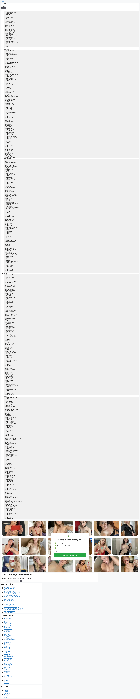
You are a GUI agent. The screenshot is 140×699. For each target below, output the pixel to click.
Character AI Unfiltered (11, 144)
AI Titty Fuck (9, 509)
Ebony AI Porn (9, 347)
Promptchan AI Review (11, 455)
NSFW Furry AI (10, 161)
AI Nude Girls (9, 117)
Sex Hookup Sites (10, 38)
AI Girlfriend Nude (10, 95)
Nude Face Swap (10, 214)
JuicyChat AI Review (11, 330)
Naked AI (8, 434)
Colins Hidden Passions (6, 3)
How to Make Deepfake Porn (13, 268)
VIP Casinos (6, 680)
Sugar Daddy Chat (10, 25)
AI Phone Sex (9, 518)
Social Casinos (7, 677)
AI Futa (8, 431)
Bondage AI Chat (10, 369)
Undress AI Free (10, 160)
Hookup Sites (7, 647)
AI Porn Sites (9, 178)
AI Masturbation (10, 129)
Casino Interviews (8, 629)
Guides (5, 643)
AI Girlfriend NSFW (11, 512)
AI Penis (8, 414)
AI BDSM (8, 76)
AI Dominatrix (9, 149)
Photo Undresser (10, 277)
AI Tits (8, 244)
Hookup (5, 646)
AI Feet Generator (10, 100)
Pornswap (8, 463)
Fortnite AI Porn (10, 88)
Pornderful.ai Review (11, 324)
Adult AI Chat (9, 367)
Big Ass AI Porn (10, 378)
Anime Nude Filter (10, 447)
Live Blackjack (7, 654)
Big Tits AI (9, 141)
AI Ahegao (9, 133)
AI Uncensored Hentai (11, 429)
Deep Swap (9, 460)
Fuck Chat (8, 20)
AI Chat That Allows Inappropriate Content (16, 437)
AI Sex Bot (9, 266)
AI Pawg (8, 71)
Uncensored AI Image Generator (13, 501)
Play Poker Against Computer (10, 595)
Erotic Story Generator (11, 375)
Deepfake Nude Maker (11, 475)
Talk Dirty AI (9, 462)
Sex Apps (6, 672)
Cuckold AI (9, 72)
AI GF (7, 487)
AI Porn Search (10, 63)
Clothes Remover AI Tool (12, 96)
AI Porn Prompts (10, 293)
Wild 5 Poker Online (8, 612)
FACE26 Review (10, 430)
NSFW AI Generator (11, 112)
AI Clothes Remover (11, 489)
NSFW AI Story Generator (12, 195)
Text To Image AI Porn (11, 336)
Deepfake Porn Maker (11, 352)
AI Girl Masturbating (11, 473)
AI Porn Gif (9, 108)
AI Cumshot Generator (11, 227)
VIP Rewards (7, 681)
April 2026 (6, 691)
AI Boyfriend (9, 256)
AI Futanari (9, 212)
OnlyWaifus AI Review (11, 405)
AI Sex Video (9, 357)
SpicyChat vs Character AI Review (14, 94)
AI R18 (8, 69)
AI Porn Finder (9, 78)
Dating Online (7, 637)
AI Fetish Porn (9, 235)
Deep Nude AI (9, 353)
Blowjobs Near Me (10, 22)
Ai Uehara (8, 101)
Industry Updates (7, 648)
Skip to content (4, 1)
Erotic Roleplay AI (10, 483)
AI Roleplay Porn (10, 318)
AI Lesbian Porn (10, 75)
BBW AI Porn (9, 381)
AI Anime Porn (9, 128)
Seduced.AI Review (11, 281)
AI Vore (8, 305)
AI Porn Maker (9, 476)
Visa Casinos (6, 683)
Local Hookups (10, 29)
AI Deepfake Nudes (11, 513)
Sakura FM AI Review (11, 406)
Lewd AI (8, 500)
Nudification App (10, 401)
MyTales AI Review (11, 168)
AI (4, 47)
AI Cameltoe (9, 485)
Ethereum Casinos (8, 638)
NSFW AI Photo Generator (12, 207)
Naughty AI (9, 413)
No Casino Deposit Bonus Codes (11, 605)
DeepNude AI (9, 342)
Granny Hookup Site (11, 32)
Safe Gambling (7, 669)
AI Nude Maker (10, 477)
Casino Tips (6, 633)
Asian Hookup (9, 28)
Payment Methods (8, 664)
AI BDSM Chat (10, 481)
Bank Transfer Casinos (9, 623)
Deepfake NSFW (10, 153)
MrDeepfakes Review (11, 193)
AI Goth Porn (9, 472)
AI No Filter (9, 294)
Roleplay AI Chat (10, 313)
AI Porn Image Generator (12, 137)
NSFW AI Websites (11, 194)
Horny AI (8, 382)
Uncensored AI (9, 317)
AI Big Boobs (9, 361)
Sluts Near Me (9, 24)
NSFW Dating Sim (10, 416)
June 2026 (6, 690)
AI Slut (8, 298)
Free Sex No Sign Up (11, 30)
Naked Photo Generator (11, 397)
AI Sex (8, 140)
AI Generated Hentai (11, 189)
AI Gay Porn (9, 154)
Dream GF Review (10, 307)
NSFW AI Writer (10, 165)
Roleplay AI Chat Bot (11, 274)
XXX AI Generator (10, 285)
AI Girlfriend (9, 113)
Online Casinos (7, 663)
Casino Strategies (7, 631)
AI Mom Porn (9, 321)
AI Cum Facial (9, 479)
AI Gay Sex (9, 198)
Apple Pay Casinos (8, 621)
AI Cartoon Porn (10, 422)
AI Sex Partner (9, 103)
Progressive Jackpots (8, 665)
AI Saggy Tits (9, 225)
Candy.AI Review (10, 99)
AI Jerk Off (9, 57)
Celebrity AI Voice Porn (12, 136)
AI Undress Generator (11, 166)
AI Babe (8, 116)
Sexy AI (8, 466)
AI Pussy (8, 390)
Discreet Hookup (10, 43)
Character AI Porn (10, 468)
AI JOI (8, 87)
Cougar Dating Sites (11, 12)
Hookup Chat (9, 34)
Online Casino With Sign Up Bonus (12, 596)
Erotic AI (8, 236)
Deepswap (8, 124)
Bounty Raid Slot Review (9, 604)
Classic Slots (6, 634)
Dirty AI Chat (9, 121)
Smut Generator (10, 311)
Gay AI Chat (9, 206)
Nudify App (9, 404)
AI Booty (8, 334)
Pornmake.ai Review (11, 315)
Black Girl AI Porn (10, 508)
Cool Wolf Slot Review (9, 601)
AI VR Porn (9, 364)
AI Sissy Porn (9, 82)
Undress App (9, 223)
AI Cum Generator (10, 470)
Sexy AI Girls (9, 480)
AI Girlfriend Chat (10, 335)
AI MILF (8, 365)
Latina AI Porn (9, 265)
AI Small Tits (9, 393)
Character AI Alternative (12, 65)
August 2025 (6, 695)
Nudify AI (8, 111)
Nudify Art (8, 373)
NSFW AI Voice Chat (11, 179)
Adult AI (8, 492)
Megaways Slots (7, 659)
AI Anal (8, 459)
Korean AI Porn (10, 123)
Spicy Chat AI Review (11, 208)
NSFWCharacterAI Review (12, 314)
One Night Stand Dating (12, 39)
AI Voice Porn (9, 53)
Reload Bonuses (7, 667)
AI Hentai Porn (9, 306)
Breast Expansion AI (11, 289)
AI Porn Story (9, 182)
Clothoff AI (9, 239)
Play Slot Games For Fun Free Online (12, 609)
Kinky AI (8, 196)
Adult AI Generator (10, 384)
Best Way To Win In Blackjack (11, 593)
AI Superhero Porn (10, 392)
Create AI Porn (9, 377)
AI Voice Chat (9, 67)
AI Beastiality (9, 419)
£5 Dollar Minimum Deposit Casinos (12, 592)
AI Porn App (9, 488)
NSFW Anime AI (10, 394)
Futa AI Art (9, 456)
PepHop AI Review (11, 288)
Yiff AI (8, 211)
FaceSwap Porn (10, 219)
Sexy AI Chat (9, 402)
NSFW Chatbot (10, 451)
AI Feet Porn (9, 464)
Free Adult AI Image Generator (13, 438)
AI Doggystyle (9, 150)
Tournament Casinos (8, 679)
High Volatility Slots (8, 644)
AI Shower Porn (10, 233)
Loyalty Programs (8, 658)
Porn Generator (7, 158)
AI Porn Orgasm (10, 386)
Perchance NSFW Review (12, 400)
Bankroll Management (9, 625)
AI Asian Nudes (10, 181)
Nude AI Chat (9, 328)
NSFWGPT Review (11, 98)
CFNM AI (8, 495)
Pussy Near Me (9, 21)
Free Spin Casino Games (9, 611)
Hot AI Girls (9, 199)
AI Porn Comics (10, 421)
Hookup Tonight (10, 41)
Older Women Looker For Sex (13, 14)
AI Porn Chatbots (10, 499)
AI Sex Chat (9, 359)
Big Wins (6, 626)
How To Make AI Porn (11, 423)
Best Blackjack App (8, 599)
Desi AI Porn (9, 496)
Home (5, 10)
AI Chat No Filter (10, 433)
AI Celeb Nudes (10, 228)
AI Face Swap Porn (11, 157)
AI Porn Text (9, 175)
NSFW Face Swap (10, 185)
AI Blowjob (9, 493)
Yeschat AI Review (10, 286)
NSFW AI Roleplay (11, 249)
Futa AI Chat (9, 332)
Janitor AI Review (10, 191)
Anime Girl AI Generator (12, 62)
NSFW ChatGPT (10, 104)
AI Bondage (9, 125)
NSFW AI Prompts (10, 327)
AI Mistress (9, 55)
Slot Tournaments (8, 676)
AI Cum (8, 260)
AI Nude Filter (9, 388)
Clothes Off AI (9, 435)
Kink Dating (9, 13)
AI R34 (8, 142)
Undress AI (9, 231)
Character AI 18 (10, 109)
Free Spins (6, 640)
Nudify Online (9, 247)
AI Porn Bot (9, 517)
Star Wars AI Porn (10, 130)
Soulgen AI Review (11, 162)
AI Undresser (9, 270)
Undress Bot (9, 372)
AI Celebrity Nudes (10, 248)
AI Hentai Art (9, 425)
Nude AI (8, 257)
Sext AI (8, 356)
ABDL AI (8, 442)
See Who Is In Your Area (70, 555)
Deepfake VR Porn (10, 152)
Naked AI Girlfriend (11, 237)
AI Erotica (8, 276)
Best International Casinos (10, 600)
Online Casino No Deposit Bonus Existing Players (15, 603)
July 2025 (6, 697)
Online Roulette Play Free (9, 587)
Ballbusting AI (9, 171)
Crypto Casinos (7, 635)
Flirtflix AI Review (10, 204)
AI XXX (8, 224)
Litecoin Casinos (7, 651)
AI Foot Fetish (9, 282)
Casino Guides (7, 627)
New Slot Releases (8, 660)
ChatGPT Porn (9, 220)
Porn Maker (6, 49)
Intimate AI (9, 418)
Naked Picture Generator (12, 450)
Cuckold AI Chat (10, 210)
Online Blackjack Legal (9, 591)
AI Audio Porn (9, 169)
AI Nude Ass (9, 264)
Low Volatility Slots (8, 656)
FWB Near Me (9, 46)
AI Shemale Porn (10, 132)
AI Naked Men (9, 284)
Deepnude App (9, 186)
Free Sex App (9, 45)
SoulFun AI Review (11, 439)
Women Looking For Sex (12, 35)
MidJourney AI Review (11, 84)
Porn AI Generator (10, 272)
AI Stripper (9, 355)
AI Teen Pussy (9, 344)
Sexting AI (8, 245)
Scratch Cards (7, 671)
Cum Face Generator (11, 443)
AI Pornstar (9, 107)
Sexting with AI (10, 202)
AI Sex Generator (10, 187)
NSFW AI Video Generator (12, 497)
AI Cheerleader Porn (11, 134)
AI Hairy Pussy (10, 346)
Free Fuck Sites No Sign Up (12, 42)
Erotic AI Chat (9, 348)
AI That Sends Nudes (11, 243)
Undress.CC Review (11, 310)
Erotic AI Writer (10, 322)
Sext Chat (8, 18)
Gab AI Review (10, 301)
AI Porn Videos (10, 216)
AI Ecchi (8, 80)
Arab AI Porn (9, 105)
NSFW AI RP (9, 173)
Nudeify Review (10, 454)
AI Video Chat (9, 326)
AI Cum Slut (9, 408)
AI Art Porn (9, 303)
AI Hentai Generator (11, 448)
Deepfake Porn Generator (12, 389)
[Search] (21, 581)
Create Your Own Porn (11, 505)
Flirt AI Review (10, 190)
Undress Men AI (10, 292)
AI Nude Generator (10, 504)
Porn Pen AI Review (11, 412)
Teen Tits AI (9, 115)
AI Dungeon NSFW (11, 174)
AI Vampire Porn (10, 218)
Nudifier (8, 83)
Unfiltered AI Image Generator (13, 254)
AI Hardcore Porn (10, 371)
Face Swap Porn (10, 351)
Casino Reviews (7, 630)
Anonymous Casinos (8, 619)
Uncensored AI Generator (12, 261)
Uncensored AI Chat (11, 240)
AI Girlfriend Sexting (11, 417)
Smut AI (8, 516)
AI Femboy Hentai (10, 183)
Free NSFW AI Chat (11, 506)
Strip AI (8, 170)
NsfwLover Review (11, 297)
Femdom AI (9, 340)
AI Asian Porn (9, 339)
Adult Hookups (7, 618)
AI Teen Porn (9, 426)
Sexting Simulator (10, 290)
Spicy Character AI (10, 241)
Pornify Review (10, 299)
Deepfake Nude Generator (12, 203)
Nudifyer (8, 92)
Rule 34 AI (9, 258)
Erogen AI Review (10, 50)
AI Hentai (8, 323)
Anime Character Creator (12, 74)
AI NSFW (8, 146)
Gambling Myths (7, 642)
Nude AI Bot (9, 200)
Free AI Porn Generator (11, 360)
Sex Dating (6, 673)
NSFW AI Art (9, 229)
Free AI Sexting (10, 91)
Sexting (5, 273)
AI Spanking (9, 441)
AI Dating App (9, 514)
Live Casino (6, 655)
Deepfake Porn (9, 302)
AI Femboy (9, 398)
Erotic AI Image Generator (12, 86)
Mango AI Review (10, 309)
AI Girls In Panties (10, 269)
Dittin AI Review (10, 331)
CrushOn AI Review (11, 280)
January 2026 (7, 693)
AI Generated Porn (10, 471)
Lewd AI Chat (9, 252)
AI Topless (8, 222)
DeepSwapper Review (11, 54)
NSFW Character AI (11, 148)
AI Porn (8, 119)
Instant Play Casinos (8, 650)
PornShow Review (10, 66)
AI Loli (8, 70)
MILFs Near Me (10, 26)
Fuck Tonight (9, 17)
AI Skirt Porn (9, 138)
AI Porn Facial (9, 380)
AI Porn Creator (10, 427)
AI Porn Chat (9, 338)
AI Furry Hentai (10, 410)
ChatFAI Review (10, 61)
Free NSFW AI (9, 127)
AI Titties (8, 59)
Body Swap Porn (10, 278)
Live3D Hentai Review (11, 295)
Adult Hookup (9, 37)
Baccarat (6, 622)
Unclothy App (9, 58)
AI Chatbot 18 (9, 177)
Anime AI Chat (9, 90)
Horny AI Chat (9, 363)
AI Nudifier (9, 251)
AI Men (8, 164)
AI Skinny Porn (10, 484)
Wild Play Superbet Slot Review (11, 588)
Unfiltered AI (9, 368)
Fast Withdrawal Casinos (9, 639)
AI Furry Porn (9, 349)
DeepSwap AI (9, 467)
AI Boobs (8, 232)
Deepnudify (9, 156)
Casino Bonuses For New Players (11, 607)
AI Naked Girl (9, 510)
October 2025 (7, 694)
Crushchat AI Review (11, 51)
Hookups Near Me (10, 33)
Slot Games (6, 675)
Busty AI (8, 319)
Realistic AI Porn (10, 343)
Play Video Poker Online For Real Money (13, 608)
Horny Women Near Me (12, 16)
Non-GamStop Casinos (9, 662)
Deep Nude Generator (11, 502)
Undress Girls (9, 446)
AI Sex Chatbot (10, 458)
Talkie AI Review (10, 452)
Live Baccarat (7, 652)
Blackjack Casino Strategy (10, 590)
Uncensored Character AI (12, 409)
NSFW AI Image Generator (12, 385)
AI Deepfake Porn (10, 262)
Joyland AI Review (10, 215)
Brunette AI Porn (10, 491)
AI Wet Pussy (9, 145)
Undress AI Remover (11, 79)
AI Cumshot (9, 445)
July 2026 (6, 689)
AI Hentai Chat (9, 376)
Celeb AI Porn (9, 120)
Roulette (5, 668)
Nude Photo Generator (11, 253)
